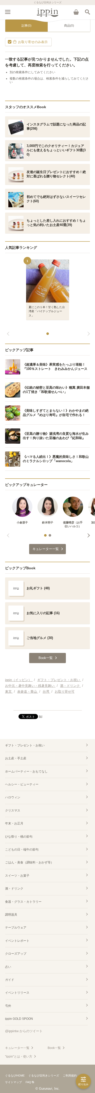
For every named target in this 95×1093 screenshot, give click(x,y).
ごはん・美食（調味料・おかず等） (29, 862)
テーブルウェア (15, 927)
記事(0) (26, 25)
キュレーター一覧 (17, 1048)
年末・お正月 (14, 823)
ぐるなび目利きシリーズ (43, 1075)
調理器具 (11, 914)
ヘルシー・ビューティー (22, 784)
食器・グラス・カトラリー (23, 901)
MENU (8, 12)
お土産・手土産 (15, 758)
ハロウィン (12, 797)
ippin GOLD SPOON (19, 1019)
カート (76, 12)
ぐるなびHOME (15, 1075)
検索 (87, 12)
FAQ (28, 1082)
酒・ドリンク (14, 888)
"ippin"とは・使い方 (18, 1056)
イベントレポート (17, 941)
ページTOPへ (47, 704)
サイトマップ (13, 1082)
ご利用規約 (70, 1075)
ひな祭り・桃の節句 (18, 836)
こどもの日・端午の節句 (22, 849)
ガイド (9, 980)
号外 (8, 1006)
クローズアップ (15, 953)
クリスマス (12, 810)
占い (8, 967)
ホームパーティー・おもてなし (26, 771)
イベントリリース (17, 992)
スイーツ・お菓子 (17, 875)
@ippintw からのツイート (24, 1031)
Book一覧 (54, 1048)
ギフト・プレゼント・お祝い (25, 745)
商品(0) (69, 25)
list (40, 716)
